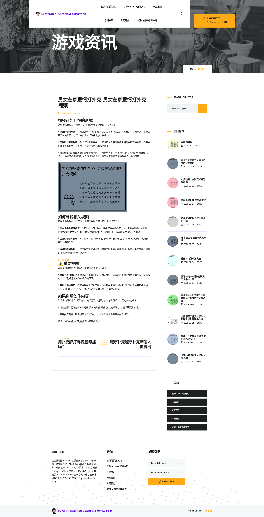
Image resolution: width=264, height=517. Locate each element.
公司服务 (125, 20)
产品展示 (157, 6)
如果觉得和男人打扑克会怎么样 (193, 220)
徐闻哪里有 (186, 142)
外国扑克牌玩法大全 (191, 258)
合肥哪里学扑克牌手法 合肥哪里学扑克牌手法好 (193, 318)
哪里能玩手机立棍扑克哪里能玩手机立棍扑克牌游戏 (193, 298)
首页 (192, 69)
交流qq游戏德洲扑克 (147, 20)
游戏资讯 (109, 20)
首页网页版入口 (108, 6)
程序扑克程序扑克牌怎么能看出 (130, 344)
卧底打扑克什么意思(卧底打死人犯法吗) (193, 337)
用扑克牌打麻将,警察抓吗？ (77, 344)
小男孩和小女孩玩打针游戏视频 (193, 181)
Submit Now (168, 481)
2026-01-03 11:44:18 (70, 113)
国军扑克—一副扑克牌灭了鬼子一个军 (193, 278)
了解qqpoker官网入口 (135, 6)
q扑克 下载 (206, 510)
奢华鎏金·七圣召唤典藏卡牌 (193, 239)
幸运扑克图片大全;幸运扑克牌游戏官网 (193, 161)
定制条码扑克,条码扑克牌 (193, 200)
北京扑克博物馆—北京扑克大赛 (193, 357)
